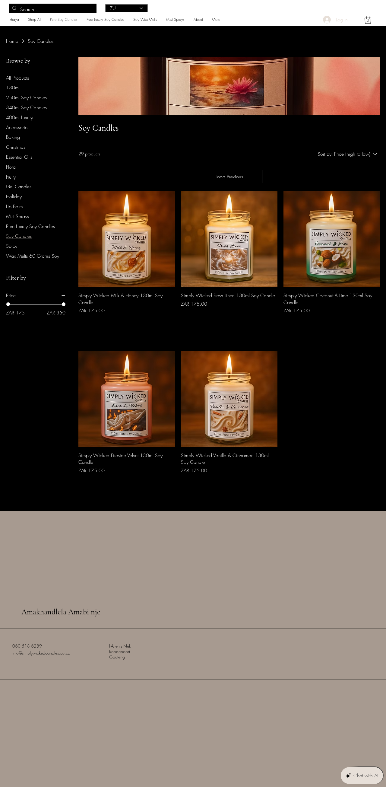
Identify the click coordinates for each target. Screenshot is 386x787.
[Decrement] (83, 323)
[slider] (8, 304)
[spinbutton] (126, 323)
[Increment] (170, 323)
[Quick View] (126, 239)
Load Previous (229, 176)
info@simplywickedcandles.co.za (41, 653)
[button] (368, 20)
